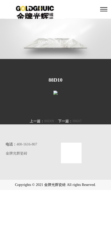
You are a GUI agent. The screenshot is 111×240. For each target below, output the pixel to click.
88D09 (49, 121)
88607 (77, 121)
